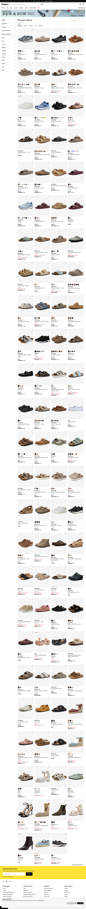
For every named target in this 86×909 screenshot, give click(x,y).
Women (30, 25)
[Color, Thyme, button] (71, 118)
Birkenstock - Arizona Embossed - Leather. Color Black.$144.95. (26, 144)
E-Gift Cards (46, 896)
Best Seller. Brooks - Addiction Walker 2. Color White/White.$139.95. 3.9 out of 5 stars (26, 110)
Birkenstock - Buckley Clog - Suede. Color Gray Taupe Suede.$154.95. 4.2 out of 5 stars (59, 345)
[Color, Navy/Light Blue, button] (37, 351)
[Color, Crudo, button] (39, 855)
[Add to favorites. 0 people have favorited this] (33, 29)
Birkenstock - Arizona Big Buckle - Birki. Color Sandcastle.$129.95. (42, 277)
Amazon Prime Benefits (8, 894)
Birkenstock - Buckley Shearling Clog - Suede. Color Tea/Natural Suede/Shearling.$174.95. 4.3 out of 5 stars (42, 747)
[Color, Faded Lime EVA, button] (59, 118)
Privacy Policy (41, 900)
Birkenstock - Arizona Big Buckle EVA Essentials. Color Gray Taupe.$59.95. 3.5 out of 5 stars (26, 77)
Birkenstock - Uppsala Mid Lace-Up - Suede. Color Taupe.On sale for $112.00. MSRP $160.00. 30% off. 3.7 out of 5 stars (42, 548)
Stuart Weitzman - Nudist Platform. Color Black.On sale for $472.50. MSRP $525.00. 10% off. (26, 815)
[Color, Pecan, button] (71, 754)
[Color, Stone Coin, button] (21, 754)
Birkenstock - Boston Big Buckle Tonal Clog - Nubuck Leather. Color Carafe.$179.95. (59, 548)
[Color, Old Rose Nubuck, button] (45, 151)
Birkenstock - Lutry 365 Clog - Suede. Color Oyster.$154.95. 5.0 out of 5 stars (26, 713)
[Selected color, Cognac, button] (52, 421)
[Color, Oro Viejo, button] (71, 822)
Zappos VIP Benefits (7, 896)
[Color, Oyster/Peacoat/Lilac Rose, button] (22, 51)
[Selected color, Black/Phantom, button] (69, 522)
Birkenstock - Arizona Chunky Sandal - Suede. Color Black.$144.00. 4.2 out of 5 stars (76, 613)
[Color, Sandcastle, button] (72, 118)
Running (66, 894)
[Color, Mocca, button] (76, 454)
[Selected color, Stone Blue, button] (35, 318)
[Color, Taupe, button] (54, 84)
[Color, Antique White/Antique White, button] (21, 318)
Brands (66, 888)
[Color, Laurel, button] (43, 822)
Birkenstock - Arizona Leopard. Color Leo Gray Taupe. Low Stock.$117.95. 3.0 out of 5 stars (59, 311)
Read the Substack (49, 1)
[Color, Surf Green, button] (78, 151)
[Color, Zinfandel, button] (74, 285)
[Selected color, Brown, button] (19, 855)
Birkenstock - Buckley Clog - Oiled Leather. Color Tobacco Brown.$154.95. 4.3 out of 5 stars (59, 211)
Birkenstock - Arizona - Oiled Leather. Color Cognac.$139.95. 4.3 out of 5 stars (59, 413)
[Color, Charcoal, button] (39, 51)
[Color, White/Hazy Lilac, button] (56, 51)
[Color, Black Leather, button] (78, 84)
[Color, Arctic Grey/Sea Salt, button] (71, 522)
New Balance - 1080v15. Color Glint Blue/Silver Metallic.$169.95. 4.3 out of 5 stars (26, 211)
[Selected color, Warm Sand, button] (69, 489)
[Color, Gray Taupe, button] (71, 285)
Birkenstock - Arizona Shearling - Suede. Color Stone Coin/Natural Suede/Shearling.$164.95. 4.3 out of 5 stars (26, 311)
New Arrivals (67, 892)
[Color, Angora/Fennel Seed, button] (41, 118)
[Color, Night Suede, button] (54, 351)
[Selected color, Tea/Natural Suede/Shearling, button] (35, 754)
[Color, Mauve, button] (21, 84)
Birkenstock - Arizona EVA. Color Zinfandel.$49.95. (76, 211)
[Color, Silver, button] (56, 654)
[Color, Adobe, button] (22, 822)
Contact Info (26, 890)
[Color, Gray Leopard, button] (43, 351)
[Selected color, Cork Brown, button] (69, 318)
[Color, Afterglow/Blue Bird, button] (22, 218)
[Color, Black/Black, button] (59, 51)
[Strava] (10, 881)
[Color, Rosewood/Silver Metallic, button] (24, 218)
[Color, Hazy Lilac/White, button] (54, 51)
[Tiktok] (6, 881)
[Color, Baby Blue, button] (37, 386)
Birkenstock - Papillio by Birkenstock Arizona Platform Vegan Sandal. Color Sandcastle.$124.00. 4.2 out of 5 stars (76, 647)
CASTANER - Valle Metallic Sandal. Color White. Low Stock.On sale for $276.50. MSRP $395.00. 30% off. (76, 815)
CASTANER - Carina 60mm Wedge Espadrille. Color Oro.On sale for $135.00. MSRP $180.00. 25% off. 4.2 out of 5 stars (42, 815)
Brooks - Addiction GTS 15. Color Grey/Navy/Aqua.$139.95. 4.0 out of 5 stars (26, 44)
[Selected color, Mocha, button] (19, 454)
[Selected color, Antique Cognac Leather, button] (69, 51)
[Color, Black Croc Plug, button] (54, 654)
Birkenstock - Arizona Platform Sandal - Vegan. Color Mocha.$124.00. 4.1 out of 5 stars (26, 447)
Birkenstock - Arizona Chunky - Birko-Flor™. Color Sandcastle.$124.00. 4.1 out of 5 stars (42, 481)
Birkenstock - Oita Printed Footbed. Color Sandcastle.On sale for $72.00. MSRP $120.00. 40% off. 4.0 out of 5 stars (42, 581)
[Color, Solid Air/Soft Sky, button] (61, 51)
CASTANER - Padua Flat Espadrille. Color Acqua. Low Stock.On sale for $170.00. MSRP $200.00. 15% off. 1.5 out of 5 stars (42, 848)
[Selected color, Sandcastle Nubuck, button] (35, 151)
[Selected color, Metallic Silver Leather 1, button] (19, 351)
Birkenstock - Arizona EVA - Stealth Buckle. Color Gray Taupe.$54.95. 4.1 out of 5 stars (76, 144)
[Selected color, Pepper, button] (19, 654)
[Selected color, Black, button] (35, 351)
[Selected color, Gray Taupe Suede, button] (52, 351)
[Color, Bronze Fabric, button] (21, 855)
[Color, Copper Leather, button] (21, 351)
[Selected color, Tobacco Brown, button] (52, 218)
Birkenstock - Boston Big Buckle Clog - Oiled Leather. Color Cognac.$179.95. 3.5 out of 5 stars (42, 447)
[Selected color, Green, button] (52, 822)
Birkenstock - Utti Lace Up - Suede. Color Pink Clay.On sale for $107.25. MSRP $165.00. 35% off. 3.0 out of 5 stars (42, 613)
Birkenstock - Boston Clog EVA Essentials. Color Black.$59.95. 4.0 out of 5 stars (26, 413)
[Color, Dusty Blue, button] (72, 151)
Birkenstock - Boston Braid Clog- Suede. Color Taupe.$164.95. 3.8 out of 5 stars (42, 515)
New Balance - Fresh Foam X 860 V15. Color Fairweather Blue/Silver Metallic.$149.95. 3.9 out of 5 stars (42, 110)
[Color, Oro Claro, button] (37, 822)
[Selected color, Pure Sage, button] (19, 251)
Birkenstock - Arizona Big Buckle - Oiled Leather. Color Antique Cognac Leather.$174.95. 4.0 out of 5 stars (76, 44)
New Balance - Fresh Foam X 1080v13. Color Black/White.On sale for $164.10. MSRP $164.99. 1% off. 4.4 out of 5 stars (59, 848)
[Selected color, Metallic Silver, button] (35, 687)
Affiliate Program (47, 890)
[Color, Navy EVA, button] (56, 118)
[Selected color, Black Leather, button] (52, 654)
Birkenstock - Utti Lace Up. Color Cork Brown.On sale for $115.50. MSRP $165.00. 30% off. (42, 713)
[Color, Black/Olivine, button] (26, 218)
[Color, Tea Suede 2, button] (61, 351)
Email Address (7, 874)
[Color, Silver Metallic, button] (54, 522)
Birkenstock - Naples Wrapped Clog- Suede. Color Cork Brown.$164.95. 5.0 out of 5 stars (76, 311)
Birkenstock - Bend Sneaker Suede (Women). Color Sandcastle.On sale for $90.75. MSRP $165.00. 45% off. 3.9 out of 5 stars (26, 613)
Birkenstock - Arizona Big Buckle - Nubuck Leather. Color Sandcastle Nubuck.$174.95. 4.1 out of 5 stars (42, 144)
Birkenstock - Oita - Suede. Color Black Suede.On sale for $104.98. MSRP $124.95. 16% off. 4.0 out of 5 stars (26, 581)
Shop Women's (74, 15)
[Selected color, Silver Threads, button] (19, 789)
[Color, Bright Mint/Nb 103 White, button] (39, 118)
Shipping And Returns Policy (29, 894)
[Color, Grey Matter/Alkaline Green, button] (45, 118)
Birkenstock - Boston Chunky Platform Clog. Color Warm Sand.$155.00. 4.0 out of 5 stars (76, 481)
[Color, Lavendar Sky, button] (71, 218)
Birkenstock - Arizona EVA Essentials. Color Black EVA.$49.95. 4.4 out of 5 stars (59, 110)
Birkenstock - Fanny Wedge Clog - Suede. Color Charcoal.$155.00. (76, 581)
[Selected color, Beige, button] (52, 454)
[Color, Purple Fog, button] (74, 151)
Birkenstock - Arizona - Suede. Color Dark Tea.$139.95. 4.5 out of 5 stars (76, 345)
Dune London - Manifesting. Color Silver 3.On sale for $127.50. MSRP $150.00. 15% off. (42, 781)
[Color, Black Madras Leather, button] (21, 789)
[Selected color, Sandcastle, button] (35, 285)
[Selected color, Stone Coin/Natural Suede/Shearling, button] (19, 318)
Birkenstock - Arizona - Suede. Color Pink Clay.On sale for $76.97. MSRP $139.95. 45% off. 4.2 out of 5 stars (76, 110)
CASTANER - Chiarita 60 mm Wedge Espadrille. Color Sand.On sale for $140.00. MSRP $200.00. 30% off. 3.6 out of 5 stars (76, 713)
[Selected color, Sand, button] (69, 721)
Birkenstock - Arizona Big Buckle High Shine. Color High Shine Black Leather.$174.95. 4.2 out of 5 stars (42, 379)
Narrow (40, 25)
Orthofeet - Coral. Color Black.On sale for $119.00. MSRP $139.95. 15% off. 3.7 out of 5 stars (42, 345)
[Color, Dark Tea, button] (76, 285)
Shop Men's (80, 15)
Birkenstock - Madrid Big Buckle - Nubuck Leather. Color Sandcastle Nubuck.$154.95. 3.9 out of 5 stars (59, 177)
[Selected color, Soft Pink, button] (19, 754)
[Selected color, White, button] (69, 822)
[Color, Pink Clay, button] (22, 84)
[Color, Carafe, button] (39, 84)
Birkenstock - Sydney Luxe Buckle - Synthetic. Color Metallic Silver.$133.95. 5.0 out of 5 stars (42, 680)
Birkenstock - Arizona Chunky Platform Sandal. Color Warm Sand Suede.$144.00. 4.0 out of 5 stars (59, 481)
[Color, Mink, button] (39, 151)
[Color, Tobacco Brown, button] (74, 51)
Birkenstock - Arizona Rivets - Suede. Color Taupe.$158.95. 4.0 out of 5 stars (42, 413)
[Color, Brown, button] (54, 822)
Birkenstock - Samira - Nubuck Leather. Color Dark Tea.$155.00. (26, 515)
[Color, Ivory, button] (72, 721)
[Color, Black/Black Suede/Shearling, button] (37, 754)
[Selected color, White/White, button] (19, 118)
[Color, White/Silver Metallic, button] (54, 855)
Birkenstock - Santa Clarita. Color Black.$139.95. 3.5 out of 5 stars (26, 379)
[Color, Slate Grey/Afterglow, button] (28, 218)
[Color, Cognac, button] (56, 218)
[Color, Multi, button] (37, 789)
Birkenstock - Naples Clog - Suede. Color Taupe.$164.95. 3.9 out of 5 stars (42, 77)
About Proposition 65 (27, 896)
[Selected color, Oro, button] (35, 822)
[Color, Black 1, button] (39, 351)
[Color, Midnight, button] (72, 318)
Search (42, 4)
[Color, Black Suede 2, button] (59, 351)
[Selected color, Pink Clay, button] (69, 118)
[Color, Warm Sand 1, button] (22, 555)
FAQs (24, 888)
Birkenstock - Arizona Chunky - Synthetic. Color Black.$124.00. (59, 713)
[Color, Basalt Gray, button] (76, 51)
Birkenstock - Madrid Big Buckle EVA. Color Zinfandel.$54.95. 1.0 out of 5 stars (76, 177)
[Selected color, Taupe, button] (35, 51)
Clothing (66, 890)
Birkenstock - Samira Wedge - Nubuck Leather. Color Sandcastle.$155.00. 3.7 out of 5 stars (76, 548)
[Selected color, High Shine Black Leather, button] (35, 386)
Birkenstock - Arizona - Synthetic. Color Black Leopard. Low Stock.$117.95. (59, 747)
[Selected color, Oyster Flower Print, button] (52, 386)
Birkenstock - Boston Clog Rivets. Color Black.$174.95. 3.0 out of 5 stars (59, 613)
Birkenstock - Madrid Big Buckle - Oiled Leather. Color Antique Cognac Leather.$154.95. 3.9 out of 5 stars (76, 77)
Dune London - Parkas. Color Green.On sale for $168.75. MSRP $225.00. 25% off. (59, 815)
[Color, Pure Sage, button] (71, 51)
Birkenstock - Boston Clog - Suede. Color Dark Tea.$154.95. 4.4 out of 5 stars (42, 177)
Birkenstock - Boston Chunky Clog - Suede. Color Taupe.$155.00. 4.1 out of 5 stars (76, 277)
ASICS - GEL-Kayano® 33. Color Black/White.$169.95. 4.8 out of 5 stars (59, 44)
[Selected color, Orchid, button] (52, 84)
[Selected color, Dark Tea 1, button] (19, 555)
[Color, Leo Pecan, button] (54, 318)
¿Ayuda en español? (27, 892)
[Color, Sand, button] (54, 285)
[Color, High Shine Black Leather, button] (21, 251)
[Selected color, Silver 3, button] (35, 789)
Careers (4, 890)
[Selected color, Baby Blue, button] (52, 285)
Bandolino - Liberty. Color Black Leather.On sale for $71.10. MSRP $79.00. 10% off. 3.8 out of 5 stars (59, 647)
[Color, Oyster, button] (22, 251)
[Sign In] (80, 4)
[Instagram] (3, 881)
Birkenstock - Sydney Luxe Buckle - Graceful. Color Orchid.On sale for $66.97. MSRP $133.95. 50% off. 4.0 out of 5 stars (59, 77)
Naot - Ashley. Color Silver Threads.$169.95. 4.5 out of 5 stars (26, 781)
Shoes (25, 25)
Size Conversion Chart (48, 888)
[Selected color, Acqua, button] (69, 754)
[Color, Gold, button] (39, 789)
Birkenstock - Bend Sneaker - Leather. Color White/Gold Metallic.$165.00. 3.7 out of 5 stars (59, 515)
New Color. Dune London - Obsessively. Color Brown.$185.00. (26, 848)
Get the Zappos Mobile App (9, 892)
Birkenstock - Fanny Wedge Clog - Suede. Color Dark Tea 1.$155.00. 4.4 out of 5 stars (26, 548)
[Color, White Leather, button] (58, 654)
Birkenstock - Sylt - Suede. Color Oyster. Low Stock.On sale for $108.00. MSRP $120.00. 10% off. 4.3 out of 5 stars (59, 581)
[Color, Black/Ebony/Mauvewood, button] (21, 51)
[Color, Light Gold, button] (21, 822)
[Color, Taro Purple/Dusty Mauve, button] (58, 51)
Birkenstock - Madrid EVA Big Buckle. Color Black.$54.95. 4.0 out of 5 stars (59, 144)
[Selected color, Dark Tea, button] (35, 184)
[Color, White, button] (71, 151)
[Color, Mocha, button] (54, 721)
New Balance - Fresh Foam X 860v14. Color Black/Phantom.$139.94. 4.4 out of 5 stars (76, 515)
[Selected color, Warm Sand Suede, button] (52, 489)
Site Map (46, 892)
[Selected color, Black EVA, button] (52, 118)
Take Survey (46, 894)
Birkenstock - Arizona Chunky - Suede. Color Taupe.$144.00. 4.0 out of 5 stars (59, 680)
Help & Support (81, 7)
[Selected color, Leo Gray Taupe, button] (52, 318)
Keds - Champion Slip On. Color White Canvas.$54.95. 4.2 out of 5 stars (76, 413)
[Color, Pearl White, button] (56, 84)
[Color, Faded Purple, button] (37, 51)
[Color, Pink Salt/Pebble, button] (43, 118)
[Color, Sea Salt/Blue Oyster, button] (37, 118)
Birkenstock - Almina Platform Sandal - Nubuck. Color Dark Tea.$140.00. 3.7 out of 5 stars (76, 680)
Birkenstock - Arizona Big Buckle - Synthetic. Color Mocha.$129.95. (26, 680)
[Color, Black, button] (28, 84)
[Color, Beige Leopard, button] (41, 351)
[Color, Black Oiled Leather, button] (78, 51)
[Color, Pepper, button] (72, 285)
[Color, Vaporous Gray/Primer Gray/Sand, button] (24, 51)
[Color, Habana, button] (72, 51)
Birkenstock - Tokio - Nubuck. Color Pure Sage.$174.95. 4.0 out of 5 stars (76, 781)
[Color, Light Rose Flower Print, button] (54, 386)
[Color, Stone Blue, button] (37, 184)
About (4, 888)
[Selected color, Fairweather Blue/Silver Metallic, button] (35, 118)
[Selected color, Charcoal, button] (69, 589)
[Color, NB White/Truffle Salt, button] (21, 218)
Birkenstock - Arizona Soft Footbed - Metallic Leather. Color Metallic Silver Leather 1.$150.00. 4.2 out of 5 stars (26, 345)
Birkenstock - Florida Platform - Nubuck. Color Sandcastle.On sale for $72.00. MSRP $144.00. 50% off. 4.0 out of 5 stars (26, 277)
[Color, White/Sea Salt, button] (74, 522)
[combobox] (24, 4)
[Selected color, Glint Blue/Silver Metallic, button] (19, 218)
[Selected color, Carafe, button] (52, 555)
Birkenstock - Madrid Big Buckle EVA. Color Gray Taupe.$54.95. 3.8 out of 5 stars (26, 177)
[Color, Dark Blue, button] (41, 822)
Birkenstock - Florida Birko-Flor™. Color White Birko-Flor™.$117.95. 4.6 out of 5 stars (59, 781)
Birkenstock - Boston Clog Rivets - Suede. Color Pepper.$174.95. (26, 647)
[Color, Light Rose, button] (76, 151)
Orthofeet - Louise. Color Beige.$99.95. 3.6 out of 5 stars (59, 447)
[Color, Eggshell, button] (61, 118)
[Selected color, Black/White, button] (52, 51)
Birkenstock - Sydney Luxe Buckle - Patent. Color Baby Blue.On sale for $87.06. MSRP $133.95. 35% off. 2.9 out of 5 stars (76, 379)
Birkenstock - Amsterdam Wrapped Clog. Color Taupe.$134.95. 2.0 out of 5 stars (42, 44)
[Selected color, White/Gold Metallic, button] (52, 522)
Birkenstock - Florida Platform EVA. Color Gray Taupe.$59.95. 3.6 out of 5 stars (59, 244)
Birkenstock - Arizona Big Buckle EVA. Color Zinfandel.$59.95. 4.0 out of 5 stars (42, 211)
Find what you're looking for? (77, 864)
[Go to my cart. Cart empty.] (83, 4)
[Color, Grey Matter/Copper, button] (72, 522)
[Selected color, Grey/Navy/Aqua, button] (19, 51)
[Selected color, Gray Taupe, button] (19, 84)
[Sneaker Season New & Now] (43, 13)
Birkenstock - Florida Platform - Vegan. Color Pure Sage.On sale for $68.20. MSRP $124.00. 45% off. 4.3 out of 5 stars (76, 447)
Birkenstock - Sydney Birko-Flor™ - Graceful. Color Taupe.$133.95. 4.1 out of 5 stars (26, 481)
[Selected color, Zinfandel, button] (69, 184)
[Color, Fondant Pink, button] (24, 84)
